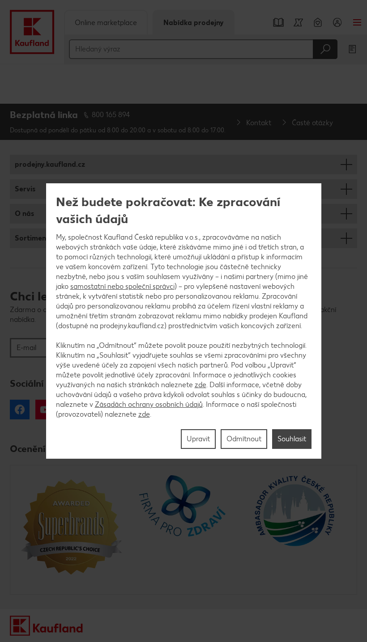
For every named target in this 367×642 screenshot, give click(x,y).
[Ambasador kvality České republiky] (295, 529)
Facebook (20, 409)
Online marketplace (106, 22)
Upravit (198, 439)
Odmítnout (243, 439)
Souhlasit (291, 439)
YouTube (45, 409)
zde (200, 384)
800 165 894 (111, 114)
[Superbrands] (71, 529)
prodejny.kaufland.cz (50, 164)
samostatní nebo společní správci (122, 286)
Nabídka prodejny (193, 22)
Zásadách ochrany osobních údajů (149, 404)
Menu (357, 22)
